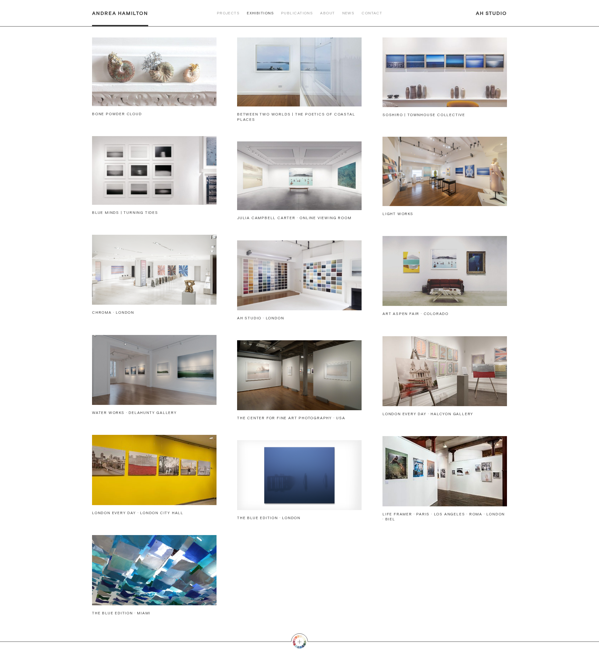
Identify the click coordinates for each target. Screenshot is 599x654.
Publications (297, 13)
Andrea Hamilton (120, 13)
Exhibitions (260, 13)
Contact (372, 13)
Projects (228, 13)
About (327, 13)
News (348, 13)
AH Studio (491, 13)
